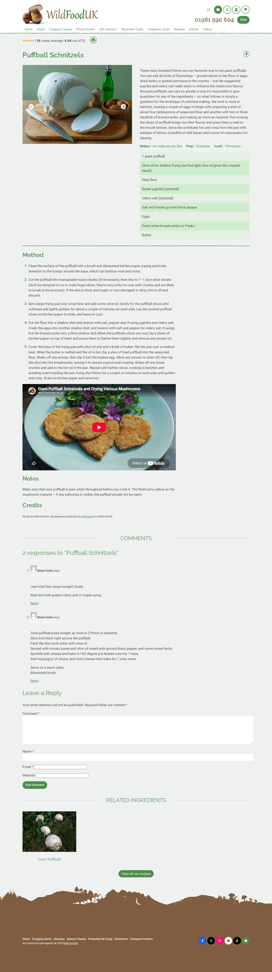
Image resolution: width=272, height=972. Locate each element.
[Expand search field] (208, 9)
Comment (31, 713)
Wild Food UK (70, 943)
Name (28, 751)
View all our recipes (136, 874)
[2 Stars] (26, 40)
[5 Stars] (33, 40)
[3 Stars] (28, 40)
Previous (31, 107)
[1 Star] (24, 40)
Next (123, 107)
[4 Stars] (31, 40)
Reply (34, 603)
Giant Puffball (49, 859)
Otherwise (87, 516)
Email (28, 767)
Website (29, 775)
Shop (243, 19)
